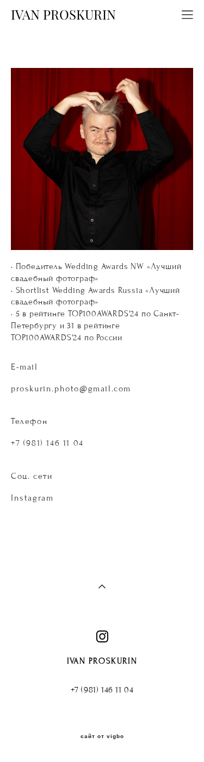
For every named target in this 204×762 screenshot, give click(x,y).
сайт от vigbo (102, 736)
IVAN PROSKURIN (63, 14)
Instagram (32, 498)
